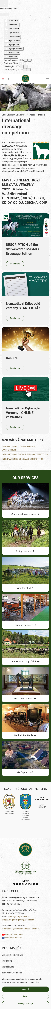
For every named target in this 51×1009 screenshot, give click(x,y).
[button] (9, 79)
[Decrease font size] (20, 63)
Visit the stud (24, 588)
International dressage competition (23, 459)
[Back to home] (25, 79)
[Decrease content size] (26, 60)
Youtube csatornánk (14, 934)
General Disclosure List (12, 955)
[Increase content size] (30, 60)
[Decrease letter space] (25, 69)
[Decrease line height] (22, 66)
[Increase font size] (24, 63)
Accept (25, 989)
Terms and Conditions (12, 972)
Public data (7, 961)
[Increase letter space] (29, 69)
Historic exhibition (23, 698)
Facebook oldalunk (13, 937)
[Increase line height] (25, 66)
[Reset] (2, 14)
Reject (25, 996)
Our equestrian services (23, 514)
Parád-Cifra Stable (23, 735)
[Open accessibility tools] (4, 3)
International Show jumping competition (25, 454)
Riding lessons (23, 551)
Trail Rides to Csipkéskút (24, 661)
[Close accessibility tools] (7, 14)
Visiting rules (8, 967)
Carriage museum (24, 625)
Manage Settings (25, 1003)
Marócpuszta (24, 772)
